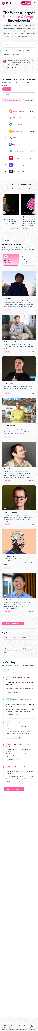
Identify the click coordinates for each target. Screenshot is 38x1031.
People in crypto (17, 677)
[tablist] (19, 100)
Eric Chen (21, 727)
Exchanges (16, 54)
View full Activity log (12, 789)
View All (6, 89)
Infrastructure (8, 645)
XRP (14, 138)
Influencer (7, 649)
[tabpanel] (19, 139)
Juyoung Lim (22, 682)
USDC (15, 144)
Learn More (12, 67)
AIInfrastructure (27, 649)
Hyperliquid (17, 171)
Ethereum (7, 54)
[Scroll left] (4, 212)
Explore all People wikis (12, 623)
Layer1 (13, 653)
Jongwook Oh (23, 772)
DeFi (11, 50)
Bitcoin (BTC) (18, 111)
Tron (14, 158)
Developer (15, 641)
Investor (24, 641)
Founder (6, 637)
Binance (16, 131)
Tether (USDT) (18, 124)
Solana (6, 653)
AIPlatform (16, 649)
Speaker (24, 637)
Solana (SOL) (17, 151)
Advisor (6, 641)
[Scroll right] (33, 212)
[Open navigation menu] (34, 3)
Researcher (19, 645)
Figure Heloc (17, 165)
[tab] (11, 100)
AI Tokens (18, 50)
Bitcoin (27, 50)
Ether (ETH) (17, 118)
